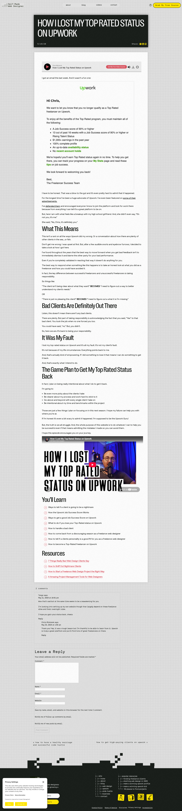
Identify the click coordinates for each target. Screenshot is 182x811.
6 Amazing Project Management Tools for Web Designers (75, 576)
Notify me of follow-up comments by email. (53, 717)
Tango (40, 595)
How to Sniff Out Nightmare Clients (64, 566)
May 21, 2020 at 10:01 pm (48, 598)
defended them (53, 206)
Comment (39, 661)
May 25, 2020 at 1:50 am (51, 625)
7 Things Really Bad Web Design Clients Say (68, 561)
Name (38, 687)
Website (38, 701)
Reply (40, 619)
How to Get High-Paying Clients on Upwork (120, 742)
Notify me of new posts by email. (49, 724)
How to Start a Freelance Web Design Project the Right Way (76, 571)
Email (38, 694)
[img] (137, 67)
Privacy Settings (134, 807)
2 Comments (42, 589)
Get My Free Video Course (116, 67)
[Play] (47, 66)
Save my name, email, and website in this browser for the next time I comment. (68, 710)
